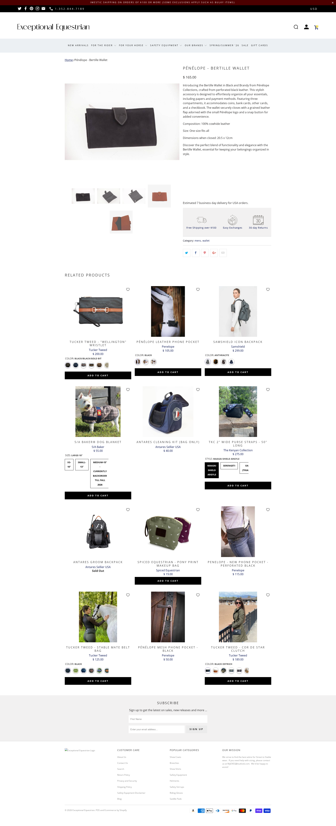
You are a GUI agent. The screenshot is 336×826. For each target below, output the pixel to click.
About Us (121, 757)
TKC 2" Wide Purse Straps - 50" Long (238, 411)
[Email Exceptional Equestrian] (43, 9)
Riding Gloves (176, 792)
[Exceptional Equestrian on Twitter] (20, 9)
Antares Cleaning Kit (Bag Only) (168, 411)
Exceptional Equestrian (83, 810)
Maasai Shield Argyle (212, 469)
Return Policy (123, 774)
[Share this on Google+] (214, 253)
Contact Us (122, 763)
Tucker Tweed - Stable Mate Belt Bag (98, 617)
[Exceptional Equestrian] (53, 27)
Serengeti (229, 464)
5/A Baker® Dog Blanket (98, 411)
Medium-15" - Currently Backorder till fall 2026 (100, 472)
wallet (205, 240)
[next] (173, 121)
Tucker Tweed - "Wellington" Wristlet (98, 311)
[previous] (71, 121)
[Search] (295, 27)
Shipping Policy (124, 786)
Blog (119, 798)
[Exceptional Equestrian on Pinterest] (31, 9)
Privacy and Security (127, 780)
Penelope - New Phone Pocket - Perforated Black (238, 531)
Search (120, 768)
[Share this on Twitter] (186, 253)
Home (69, 60)
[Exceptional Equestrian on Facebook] (25, 9)
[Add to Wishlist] (127, 289)
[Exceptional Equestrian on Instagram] (37, 9)
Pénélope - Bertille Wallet (91, 60)
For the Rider (102, 45)
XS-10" (69, 463)
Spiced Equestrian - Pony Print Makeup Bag (168, 531)
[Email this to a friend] (223, 253)
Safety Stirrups (177, 786)
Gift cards (259, 45)
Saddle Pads (176, 798)
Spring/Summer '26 (224, 45)
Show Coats (175, 757)
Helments (174, 780)
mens (198, 240)
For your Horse (132, 45)
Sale (245, 45)
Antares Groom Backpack (98, 531)
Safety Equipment (165, 45)
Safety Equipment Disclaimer (131, 792)
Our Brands (194, 45)
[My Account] (306, 27)
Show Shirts (175, 768)
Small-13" (82, 463)
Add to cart (98, 375)
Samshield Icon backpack (238, 311)
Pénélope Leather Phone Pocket (168, 311)
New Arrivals (78, 45)
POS (98, 810)
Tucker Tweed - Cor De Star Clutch (238, 617)
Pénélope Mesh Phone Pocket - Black (168, 617)
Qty (185, 163)
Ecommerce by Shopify (115, 810)
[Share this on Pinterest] (205, 253)
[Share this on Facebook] (196, 253)
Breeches (174, 763)
